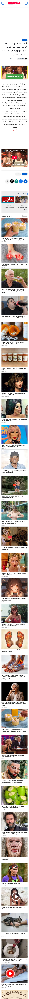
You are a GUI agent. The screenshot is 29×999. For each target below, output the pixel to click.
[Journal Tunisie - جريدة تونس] (14, 3)
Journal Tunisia (21, 58)
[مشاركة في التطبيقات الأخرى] (7, 181)
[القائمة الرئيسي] (26, 3)
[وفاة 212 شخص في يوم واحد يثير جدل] (7, 199)
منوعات (24, 40)
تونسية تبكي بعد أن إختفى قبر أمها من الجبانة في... (22, 207)
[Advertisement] (14, 24)
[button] (21, 181)
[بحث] (2, 3)
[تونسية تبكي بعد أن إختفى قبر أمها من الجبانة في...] (21, 199)
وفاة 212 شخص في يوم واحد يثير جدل (9, 206)
